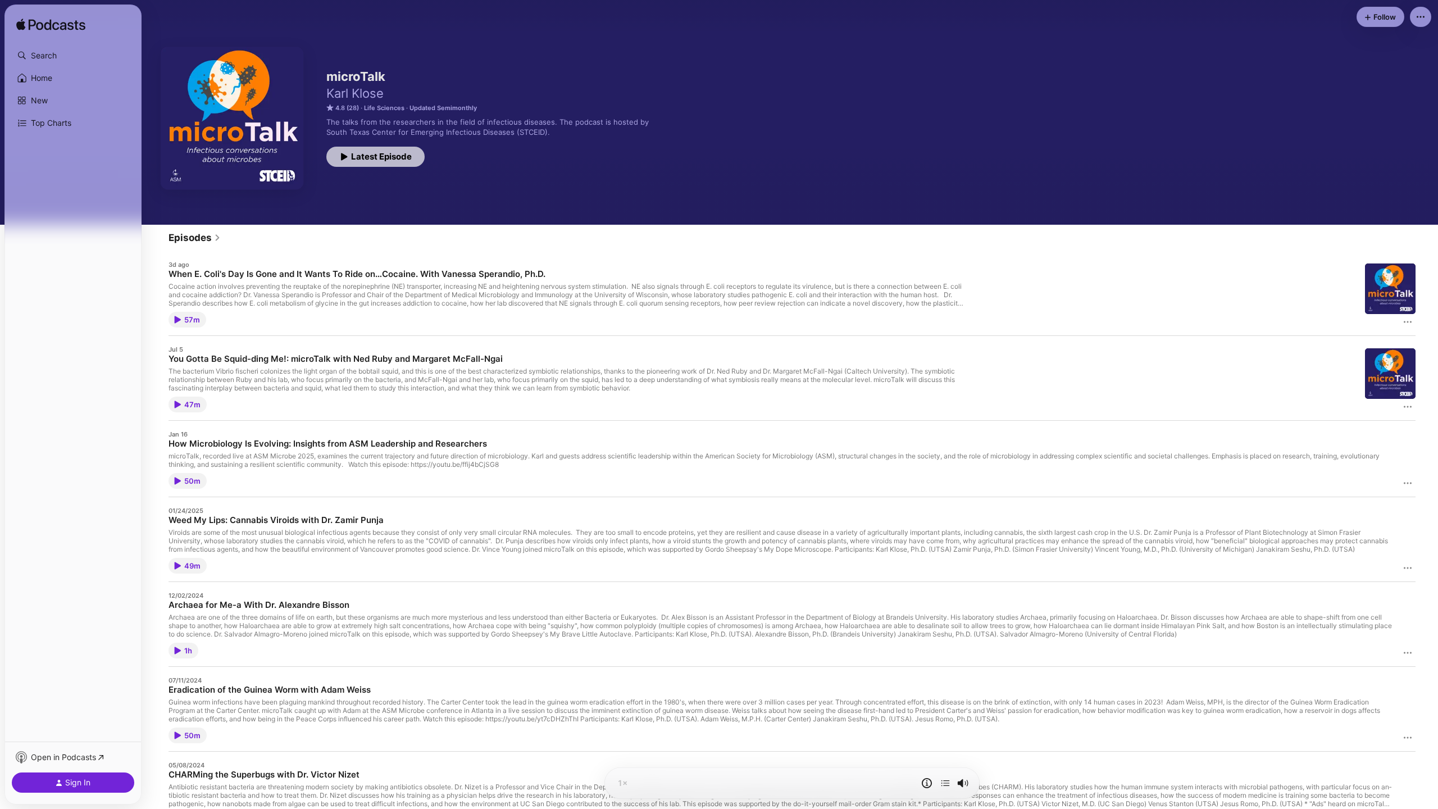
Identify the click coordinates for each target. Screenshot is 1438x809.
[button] (73, 55)
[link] (195, 237)
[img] (50, 25)
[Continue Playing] (945, 783)
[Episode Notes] (927, 783)
